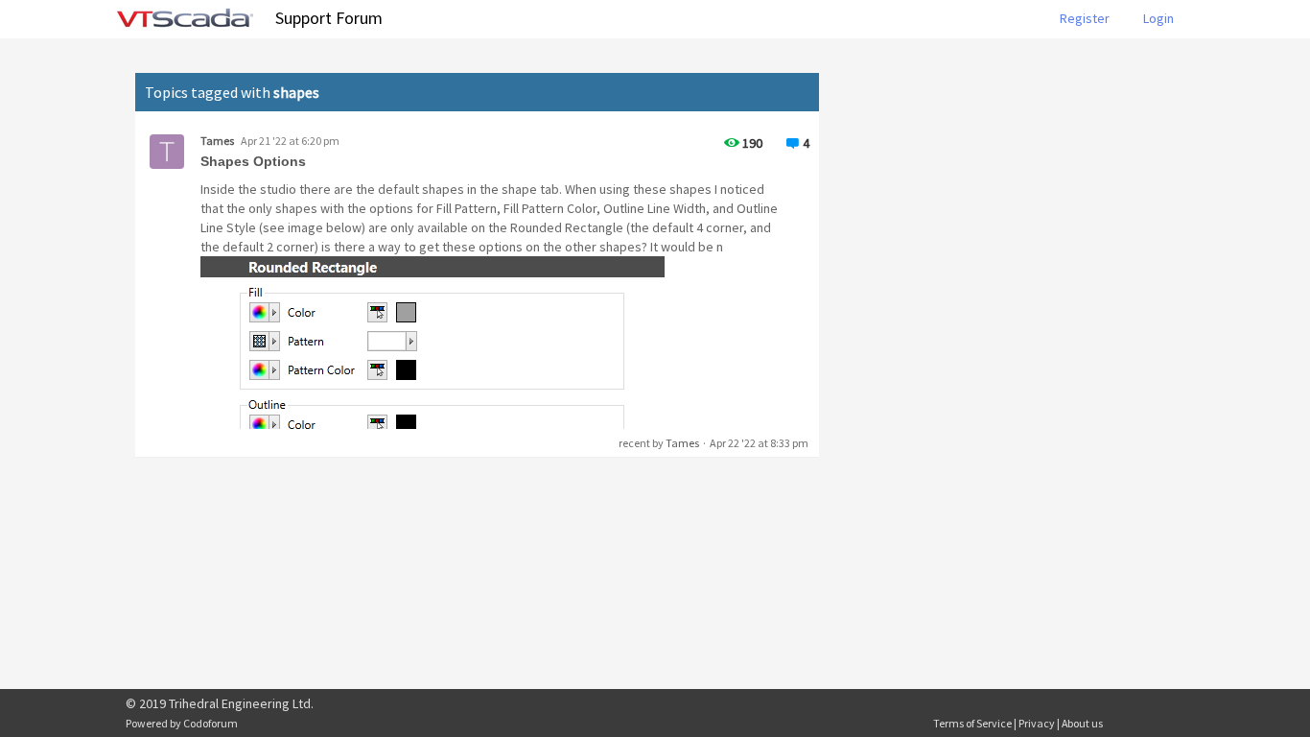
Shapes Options (253, 161)
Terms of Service (972, 723)
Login (1158, 18)
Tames (217, 140)
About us (1082, 723)
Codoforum (210, 723)
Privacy (1036, 723)
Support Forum (329, 18)
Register (1085, 18)
